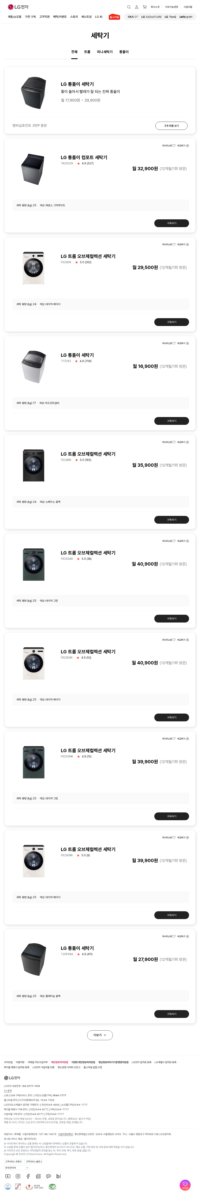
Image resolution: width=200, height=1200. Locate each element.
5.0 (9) (85, 855)
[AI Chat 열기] (185, 1185)
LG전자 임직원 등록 (141, 1062)
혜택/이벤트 (60, 17)
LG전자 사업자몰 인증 (43, 1067)
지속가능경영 (171, 6)
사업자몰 (188, 6)
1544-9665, (53, 1104)
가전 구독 (30, 17)
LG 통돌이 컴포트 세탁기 (84, 157)
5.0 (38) (87, 558)
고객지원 (44, 17)
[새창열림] (133, 17)
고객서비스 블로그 (34, 1161)
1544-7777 (81, 1104)
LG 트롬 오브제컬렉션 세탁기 (88, 256)
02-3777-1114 (31, 1086)
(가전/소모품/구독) (49, 1095)
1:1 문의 (8, 1090)
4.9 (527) (88, 163)
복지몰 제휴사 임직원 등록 (16, 1067)
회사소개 (155, 6)
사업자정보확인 (65, 1134)
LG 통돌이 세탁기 (77, 355)
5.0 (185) (85, 459)
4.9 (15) (86, 756)
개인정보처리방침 (59, 1062)
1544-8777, (42, 1109)
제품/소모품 (14, 17)
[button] (129, 7)
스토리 (74, 17)
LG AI (98, 17)
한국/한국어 (10, 1167)
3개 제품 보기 (171, 125)
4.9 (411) (87, 954)
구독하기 (171, 223)
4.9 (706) (86, 361)
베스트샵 (86, 17)
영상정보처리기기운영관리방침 (113, 1062)
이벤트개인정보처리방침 (83, 1062)
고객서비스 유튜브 (13, 1161)
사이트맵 (8, 1062)
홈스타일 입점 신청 (93, 1067)
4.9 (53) (86, 657)
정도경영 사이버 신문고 (69, 1067)
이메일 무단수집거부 (38, 1062)
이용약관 (20, 1062)
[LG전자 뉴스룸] (38, 1176)
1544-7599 (47, 1100)
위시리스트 (167, 145)
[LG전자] (18, 7)
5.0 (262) (85, 262)
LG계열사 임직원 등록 (165, 1062)
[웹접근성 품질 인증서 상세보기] (52, 1186)
